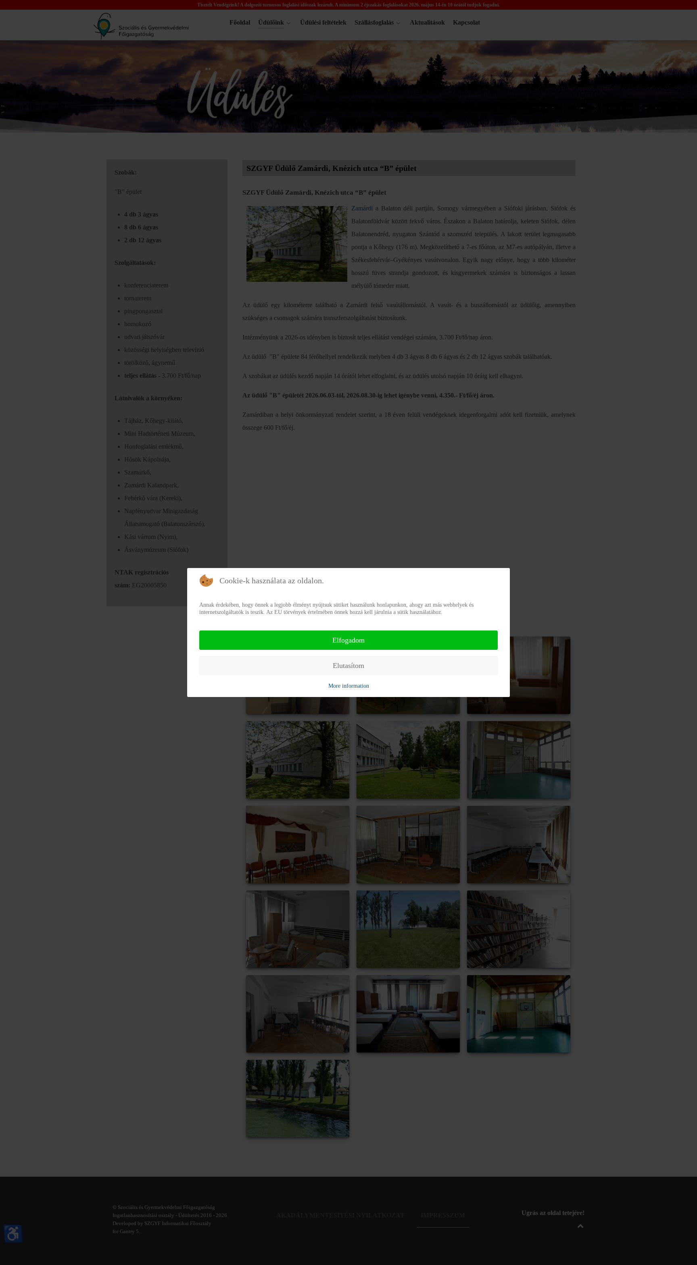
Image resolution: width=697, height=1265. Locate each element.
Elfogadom (348, 640)
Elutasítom (348, 666)
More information (348, 686)
